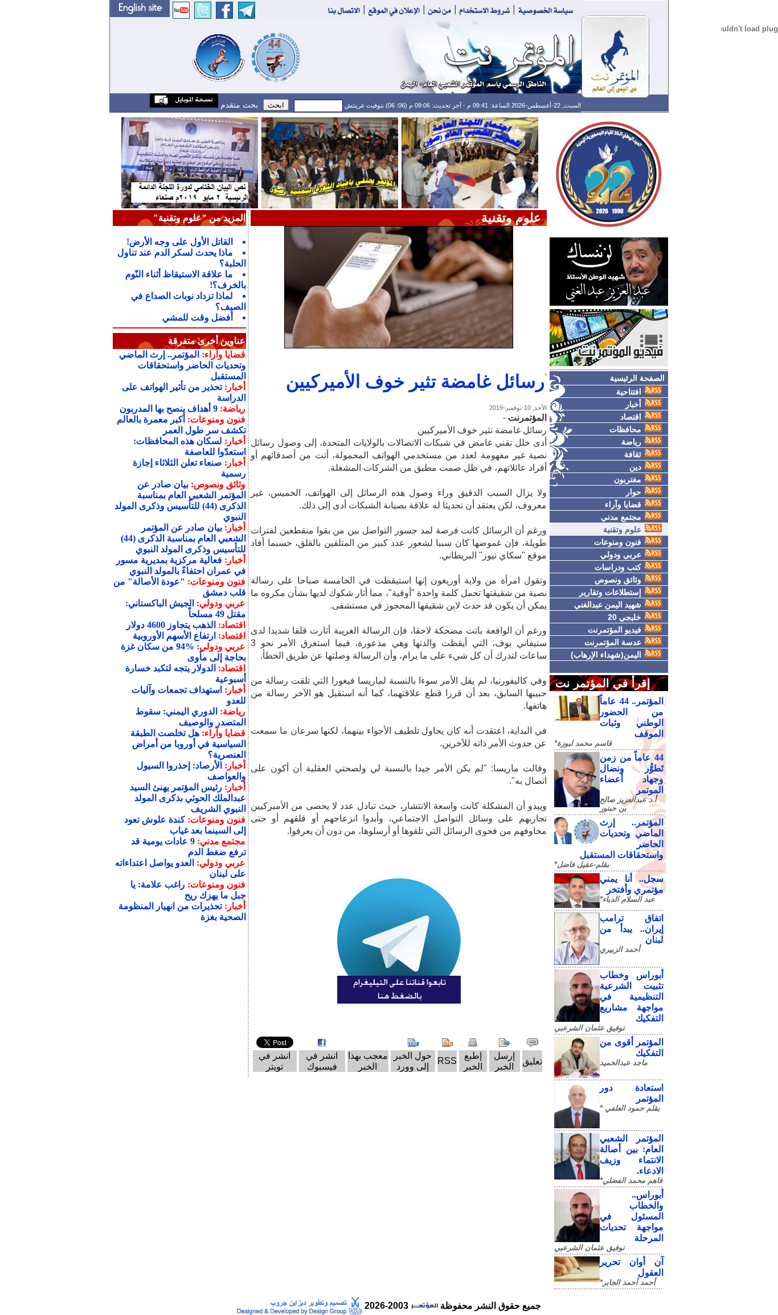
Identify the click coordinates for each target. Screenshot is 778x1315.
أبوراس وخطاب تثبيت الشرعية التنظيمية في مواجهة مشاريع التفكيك (632, 996)
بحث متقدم (238, 104)
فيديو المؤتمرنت (614, 629)
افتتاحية (628, 391)
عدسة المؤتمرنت (612, 642)
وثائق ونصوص (618, 579)
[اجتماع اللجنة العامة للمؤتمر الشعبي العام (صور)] (470, 162)
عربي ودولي (620, 554)
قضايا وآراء (623, 504)
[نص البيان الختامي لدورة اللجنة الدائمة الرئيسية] (190, 162)
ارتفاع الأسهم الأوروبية (174, 635)
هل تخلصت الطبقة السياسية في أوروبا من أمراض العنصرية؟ (188, 743)
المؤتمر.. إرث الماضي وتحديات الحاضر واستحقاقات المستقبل (182, 365)
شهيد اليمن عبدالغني (607, 604)
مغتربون (627, 479)
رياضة (631, 441)
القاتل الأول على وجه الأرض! (179, 241)
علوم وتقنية (622, 529)
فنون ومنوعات (617, 541)
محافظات (625, 429)
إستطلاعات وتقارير (610, 592)
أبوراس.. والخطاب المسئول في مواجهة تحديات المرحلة (632, 1216)
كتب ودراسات (618, 567)
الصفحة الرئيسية (637, 378)
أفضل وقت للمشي (197, 317)
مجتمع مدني (621, 516)
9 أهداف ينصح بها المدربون (169, 408)
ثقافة (632, 454)
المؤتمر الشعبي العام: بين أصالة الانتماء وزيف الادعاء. (632, 1154)
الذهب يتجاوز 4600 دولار (171, 625)
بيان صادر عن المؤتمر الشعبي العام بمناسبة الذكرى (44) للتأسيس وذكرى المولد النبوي (183, 538)
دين (635, 466)
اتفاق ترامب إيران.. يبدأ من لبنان (632, 928)
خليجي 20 (624, 617)
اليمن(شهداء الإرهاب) (606, 654)
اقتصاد (630, 416)
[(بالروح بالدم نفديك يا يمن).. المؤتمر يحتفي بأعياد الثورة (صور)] (330, 162)
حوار (633, 491)
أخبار (633, 404)
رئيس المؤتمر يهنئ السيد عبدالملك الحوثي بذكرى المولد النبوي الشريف (188, 797)
